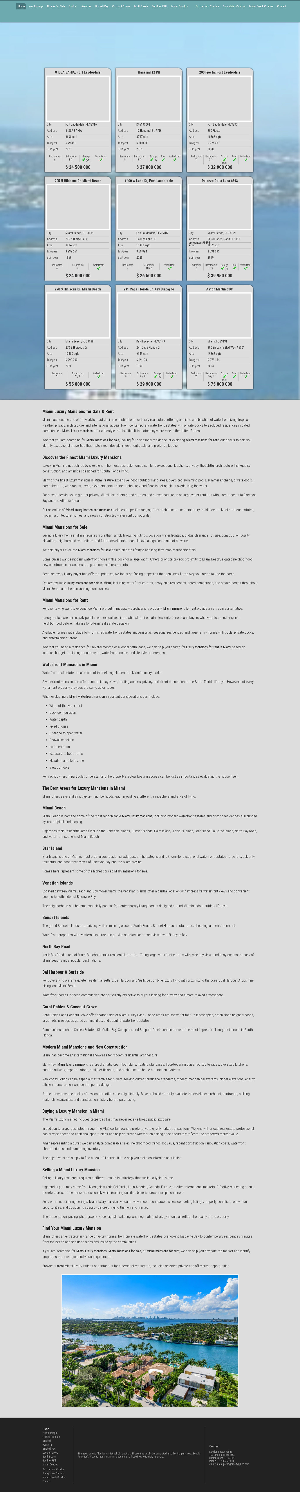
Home (21, 6)
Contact (281, 6)
